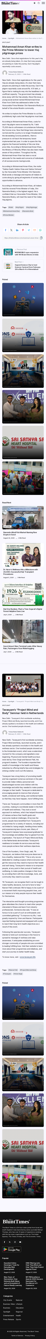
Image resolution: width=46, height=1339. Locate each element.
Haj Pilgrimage (32, 207)
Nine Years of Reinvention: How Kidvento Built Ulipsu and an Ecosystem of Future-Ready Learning (12, 386)
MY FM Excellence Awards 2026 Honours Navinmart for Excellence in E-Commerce (10, 1125)
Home (4, 38)
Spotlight (11, 38)
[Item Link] (23, 299)
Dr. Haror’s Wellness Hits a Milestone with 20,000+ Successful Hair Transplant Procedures (20, 572)
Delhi (11, 207)
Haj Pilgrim (20, 207)
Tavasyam (7, 974)
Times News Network (15, 72)
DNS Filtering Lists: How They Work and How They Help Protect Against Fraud (10, 350)
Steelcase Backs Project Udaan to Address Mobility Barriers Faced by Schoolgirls (10, 493)
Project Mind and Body (28, 970)
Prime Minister (9, 215)
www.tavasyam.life (28, 957)
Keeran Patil (13, 970)
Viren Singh (18, 974)
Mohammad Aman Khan (12, 211)
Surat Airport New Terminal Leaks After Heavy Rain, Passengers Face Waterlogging (22, 647)
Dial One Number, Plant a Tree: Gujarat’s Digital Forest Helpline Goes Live (22, 610)
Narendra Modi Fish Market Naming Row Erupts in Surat (20, 533)
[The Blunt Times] (10, 3)
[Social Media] (4, 1242)
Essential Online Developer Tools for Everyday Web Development (9, 1018)
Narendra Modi (28, 211)
